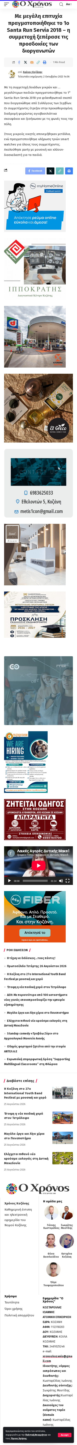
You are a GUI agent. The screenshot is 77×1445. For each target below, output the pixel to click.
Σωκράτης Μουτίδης (67, 1226)
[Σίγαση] (61, 881)
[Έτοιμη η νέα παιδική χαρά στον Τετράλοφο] (62, 1118)
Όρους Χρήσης (19, 1438)
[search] (61, 4)
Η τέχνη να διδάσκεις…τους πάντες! (31, 958)
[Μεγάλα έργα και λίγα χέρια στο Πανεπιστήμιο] (62, 1138)
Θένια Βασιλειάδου (51, 1255)
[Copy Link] (38, 62)
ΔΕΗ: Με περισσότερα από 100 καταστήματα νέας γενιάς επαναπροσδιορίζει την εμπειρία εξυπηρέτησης (35, 1000)
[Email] (32, 62)
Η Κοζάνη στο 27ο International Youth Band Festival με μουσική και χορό (25, 1093)
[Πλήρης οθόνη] (68, 881)
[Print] (44, 62)
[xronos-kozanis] (32, 4)
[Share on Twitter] (25, 62)
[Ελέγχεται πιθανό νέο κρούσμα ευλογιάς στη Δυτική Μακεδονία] (62, 1158)
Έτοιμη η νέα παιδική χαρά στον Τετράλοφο (36, 987)
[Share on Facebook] (19, 62)
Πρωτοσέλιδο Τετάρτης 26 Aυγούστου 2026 (37, 966)
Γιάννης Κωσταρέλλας (51, 1226)
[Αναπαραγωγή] (9, 881)
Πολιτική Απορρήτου (36, 1434)
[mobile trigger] (7, 4)
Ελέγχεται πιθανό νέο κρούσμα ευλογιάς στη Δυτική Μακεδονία (26, 1158)
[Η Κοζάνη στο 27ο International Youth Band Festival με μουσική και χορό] (62, 1093)
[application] (38, 865)
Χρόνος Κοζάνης (32, 72)
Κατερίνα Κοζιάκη (66, 1255)
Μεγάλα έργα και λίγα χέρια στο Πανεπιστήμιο (38, 1013)
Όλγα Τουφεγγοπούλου (53, 1284)
